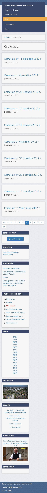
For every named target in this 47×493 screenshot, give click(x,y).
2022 (15, 347)
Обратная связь (11, 14)
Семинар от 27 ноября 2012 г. (22, 91)
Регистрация (9, 24)
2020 (15, 352)
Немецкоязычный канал (15, 313)
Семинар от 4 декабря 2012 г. (22, 75)
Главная (7, 37)
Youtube (9, 302)
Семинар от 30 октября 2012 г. (23, 158)
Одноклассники (12, 323)
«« (4, 222)
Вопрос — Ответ (11, 10)
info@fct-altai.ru (15, 487)
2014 (15, 368)
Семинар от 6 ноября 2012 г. (21, 141)
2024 (15, 342)
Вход (6, 29)
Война (5, 277)
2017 (15, 360)
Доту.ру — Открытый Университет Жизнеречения (15, 411)
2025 (15, 339)
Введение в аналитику (11, 268)
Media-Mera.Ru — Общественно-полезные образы (15, 418)
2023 (15, 344)
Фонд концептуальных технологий (18, 5)
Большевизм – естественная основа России (14, 273)
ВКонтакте (10, 299)
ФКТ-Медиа (10, 306)
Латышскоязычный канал (15, 319)
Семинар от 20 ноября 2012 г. (22, 108)
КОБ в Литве (15, 427)
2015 (15, 365)
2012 (15, 373)
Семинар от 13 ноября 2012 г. (22, 125)
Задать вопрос (16, 239)
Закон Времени (15, 424)
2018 (15, 357)
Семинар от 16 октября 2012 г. (23, 191)
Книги (7, 19)
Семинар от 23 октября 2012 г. (23, 174)
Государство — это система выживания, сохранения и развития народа (14, 283)
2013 (15, 370)
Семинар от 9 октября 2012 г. (22, 208)
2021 (15, 350)
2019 (15, 355)
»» (4, 226)
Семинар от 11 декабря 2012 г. (23, 58)
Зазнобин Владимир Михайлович (11, 253)
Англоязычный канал (14, 309)
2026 (15, 337)
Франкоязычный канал (14, 316)
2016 (15, 362)
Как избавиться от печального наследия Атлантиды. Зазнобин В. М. (15, 443)
